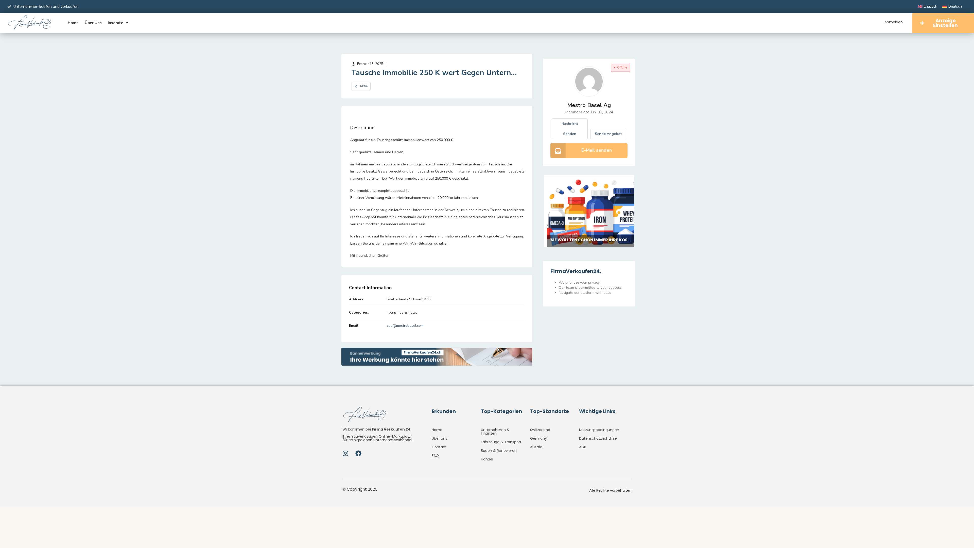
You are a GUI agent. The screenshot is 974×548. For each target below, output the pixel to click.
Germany (538, 438)
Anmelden (893, 22)
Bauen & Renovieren (499, 450)
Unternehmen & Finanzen (495, 431)
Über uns (93, 22)
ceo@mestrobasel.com (405, 325)
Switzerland (540, 429)
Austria (536, 447)
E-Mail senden (596, 150)
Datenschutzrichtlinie (598, 438)
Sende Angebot (608, 133)
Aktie (363, 86)
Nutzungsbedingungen (599, 429)
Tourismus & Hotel (402, 312)
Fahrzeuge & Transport (501, 441)
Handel (487, 459)
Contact (439, 447)
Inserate (115, 22)
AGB (582, 447)
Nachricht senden (570, 128)
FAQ (435, 455)
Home (73, 22)
